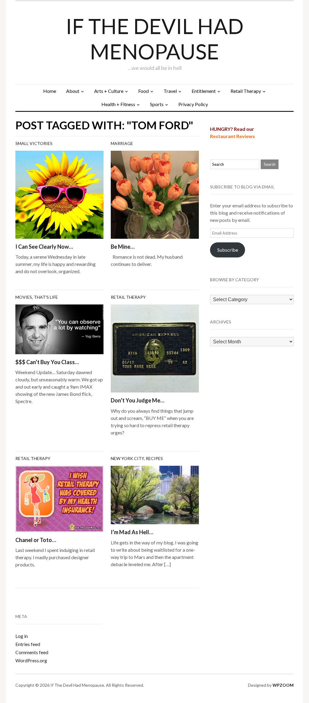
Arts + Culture (108, 91)
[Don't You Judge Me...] (155, 348)
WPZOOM (283, 685)
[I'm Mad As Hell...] (155, 494)
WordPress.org (31, 660)
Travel (170, 91)
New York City (127, 458)
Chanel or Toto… (35, 540)
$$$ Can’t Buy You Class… (47, 362)
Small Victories (34, 143)
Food (143, 91)
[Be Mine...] (155, 194)
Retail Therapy (246, 91)
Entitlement (204, 91)
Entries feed (27, 644)
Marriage (122, 143)
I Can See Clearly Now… (44, 246)
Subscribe (227, 250)
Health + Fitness (118, 104)
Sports (157, 104)
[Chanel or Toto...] (59, 498)
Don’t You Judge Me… (137, 400)
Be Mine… (123, 246)
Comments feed (31, 652)
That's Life (46, 297)
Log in (21, 636)
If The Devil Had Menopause (155, 38)
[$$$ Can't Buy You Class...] (59, 328)
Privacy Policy (193, 104)
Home (49, 91)
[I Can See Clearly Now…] (59, 194)
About (72, 91)
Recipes (154, 458)
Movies (23, 297)
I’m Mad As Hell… (132, 532)
